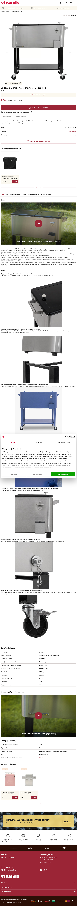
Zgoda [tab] (13, 442)
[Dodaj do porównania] (22, 116)
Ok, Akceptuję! (63, 474)
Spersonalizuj (37, 474)
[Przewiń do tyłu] (36, 187)
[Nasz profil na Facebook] (41, 870)
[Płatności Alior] (67, 901)
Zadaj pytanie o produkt (11, 83)
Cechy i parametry (45, 194)
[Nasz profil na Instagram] (44, 870)
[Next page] (69, 51)
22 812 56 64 (8, 867)
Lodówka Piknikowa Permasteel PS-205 (8, 793)
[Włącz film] (38, 223)
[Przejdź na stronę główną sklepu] (10, 2)
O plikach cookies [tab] (64, 442)
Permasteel (72, 131)
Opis (2, 194)
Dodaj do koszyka (40, 108)
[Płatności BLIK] (40, 901)
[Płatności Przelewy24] (47, 901)
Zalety (7, 194)
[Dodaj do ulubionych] (7, 116)
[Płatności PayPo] (33, 901)
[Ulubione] (67, 3)
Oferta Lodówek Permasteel (30, 194)
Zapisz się (66, 821)
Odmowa (14, 474)
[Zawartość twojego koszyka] (71, 3)
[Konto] (64, 3)
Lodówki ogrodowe (16, 11)
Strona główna (5, 11)
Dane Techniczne (15, 194)
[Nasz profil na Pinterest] (47, 870)
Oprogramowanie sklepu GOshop (11, 902)
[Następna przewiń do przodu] (40, 187)
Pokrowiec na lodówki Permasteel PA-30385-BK (10, 177)
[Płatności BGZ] (57, 901)
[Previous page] (7, 51)
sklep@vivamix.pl (10, 870)
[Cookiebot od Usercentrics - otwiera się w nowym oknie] (66, 437)
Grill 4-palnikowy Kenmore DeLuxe (26, 793)
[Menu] (75, 3)
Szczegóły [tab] (38, 442)
